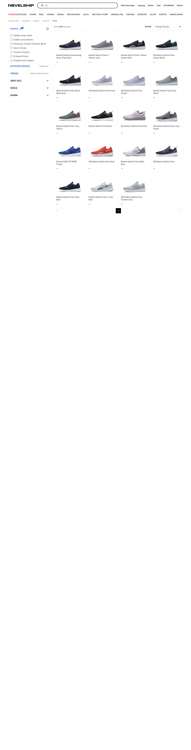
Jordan (50, 14)
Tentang (141, 5)
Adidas (60, 14)
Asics (86, 14)
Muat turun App (127, 5)
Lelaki (153, 14)
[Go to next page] (180, 210)
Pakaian (130, 14)
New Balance (73, 14)
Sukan (33, 14)
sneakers (26, 21)
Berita (151, 5)
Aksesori (142, 14)
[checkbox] (11, 35)
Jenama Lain (117, 14)
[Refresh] (47, 28)
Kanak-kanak (176, 14)
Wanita (163, 14)
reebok (36, 21)
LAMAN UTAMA (13, 21)
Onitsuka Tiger (100, 14)
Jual (158, 5)
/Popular (17, 14)
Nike (41, 14)
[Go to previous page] (56, 210)
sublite (46, 21)
